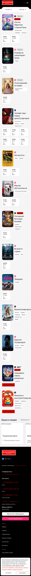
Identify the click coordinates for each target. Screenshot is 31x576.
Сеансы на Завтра (8, 385)
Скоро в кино (6, 534)
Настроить (8, 573)
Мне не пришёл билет (15, 519)
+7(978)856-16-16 (10, 482)
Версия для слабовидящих (15, 514)
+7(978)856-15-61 (10, 495)
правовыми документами (20, 465)
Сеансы (4, 530)
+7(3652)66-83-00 (10, 488)
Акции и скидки (6, 538)
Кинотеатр (5, 542)
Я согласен (22, 573)
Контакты (5, 545)
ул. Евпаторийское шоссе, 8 (10, 474)
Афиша (4, 527)
